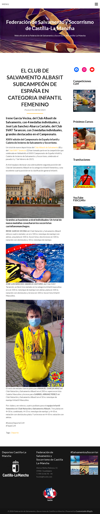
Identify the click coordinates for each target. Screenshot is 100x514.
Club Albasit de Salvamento (46, 147)
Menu (5, 4)
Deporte (15, 432)
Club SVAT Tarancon (17, 150)
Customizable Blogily (84, 511)
